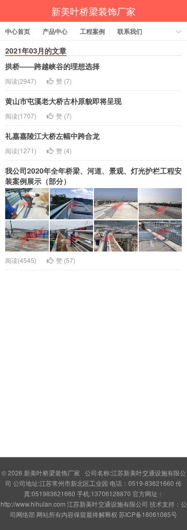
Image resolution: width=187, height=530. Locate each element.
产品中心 (55, 31)
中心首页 (17, 31)
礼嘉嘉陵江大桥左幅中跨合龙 (52, 135)
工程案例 (92, 31)
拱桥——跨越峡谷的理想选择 (52, 66)
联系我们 (129, 31)
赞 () (64, 80)
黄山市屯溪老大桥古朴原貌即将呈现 (63, 101)
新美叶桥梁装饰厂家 (93, 11)
